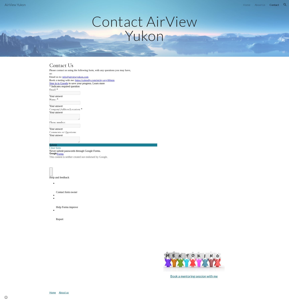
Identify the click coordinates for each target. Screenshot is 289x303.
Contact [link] (274, 4)
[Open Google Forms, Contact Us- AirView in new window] (152, 65)
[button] (285, 5)
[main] (144, 28)
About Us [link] (260, 4)
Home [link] (246, 4)
